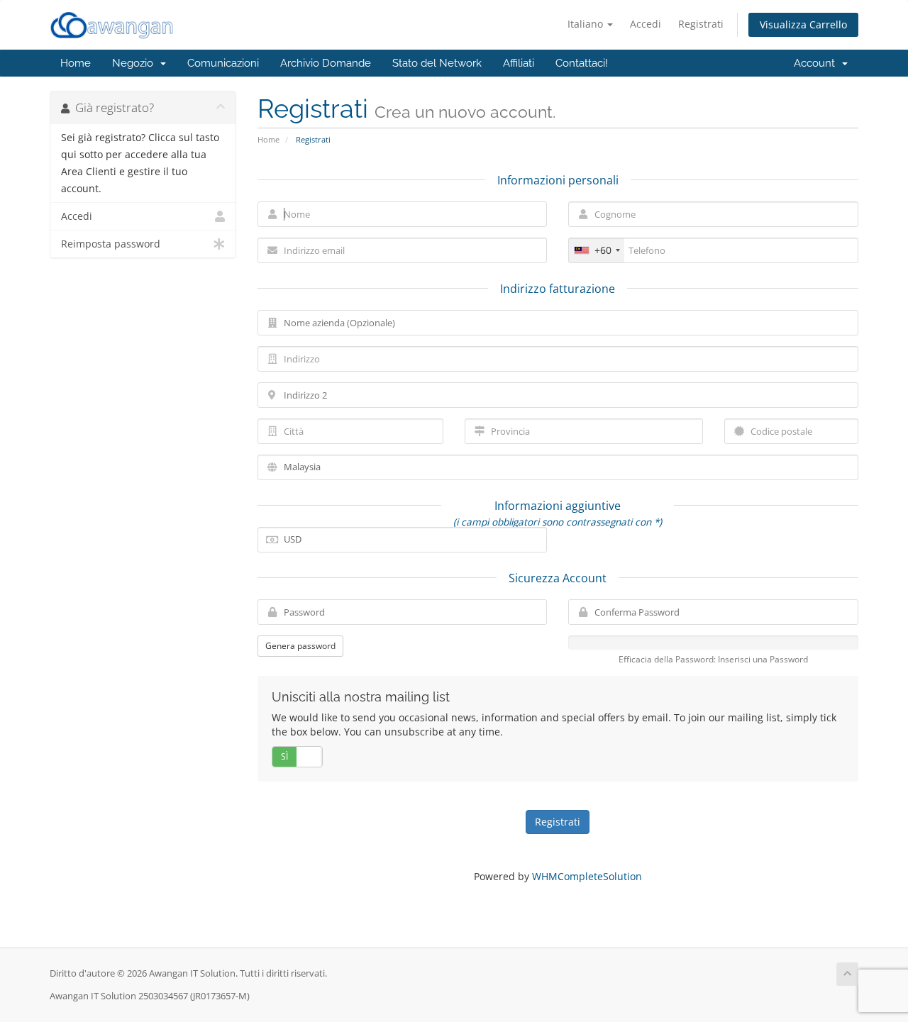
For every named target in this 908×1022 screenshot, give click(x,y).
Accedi (645, 23)
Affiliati (518, 63)
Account (817, 63)
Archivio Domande (325, 63)
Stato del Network (437, 63)
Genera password (300, 646)
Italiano (587, 23)
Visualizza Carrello (803, 24)
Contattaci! (581, 63)
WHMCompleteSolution (587, 876)
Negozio (135, 63)
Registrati (701, 23)
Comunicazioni (223, 63)
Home (75, 63)
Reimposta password (110, 244)
